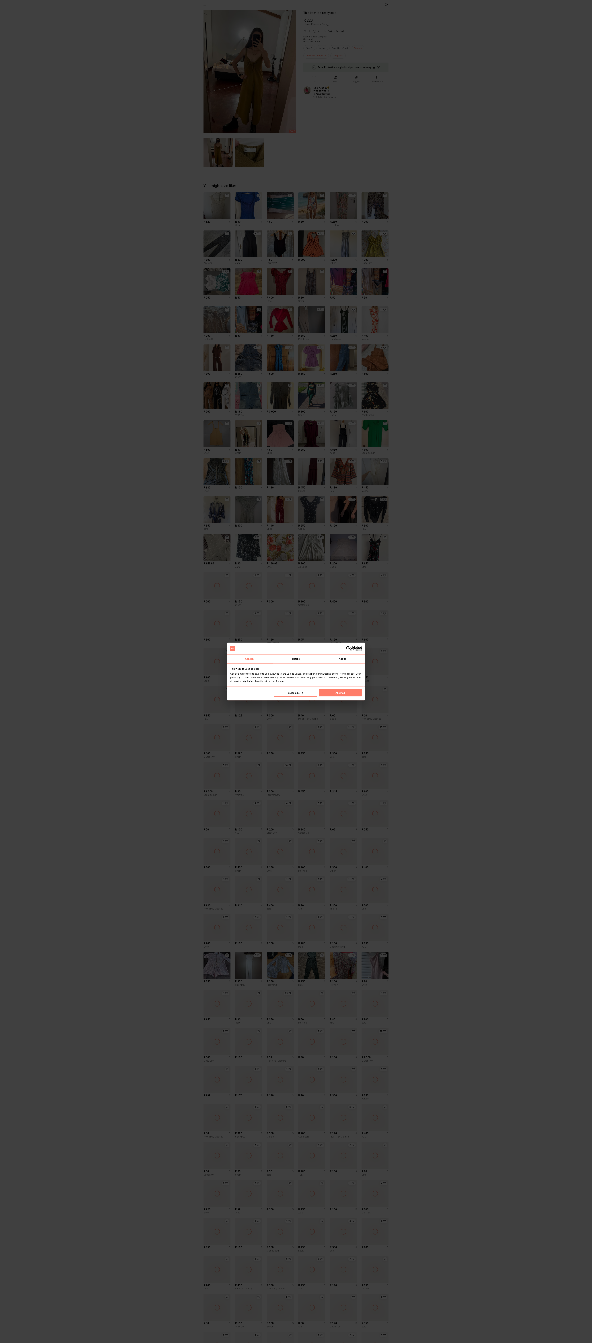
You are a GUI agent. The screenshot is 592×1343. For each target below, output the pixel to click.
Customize (294, 693)
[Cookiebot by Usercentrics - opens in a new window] (348, 648)
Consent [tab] (249, 658)
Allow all (340, 693)
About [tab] (342, 658)
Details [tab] (296, 658)
